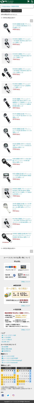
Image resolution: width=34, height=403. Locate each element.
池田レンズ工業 (6, 10)
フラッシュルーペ (17, 10)
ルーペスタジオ (15, 401)
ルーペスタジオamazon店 (10, 362)
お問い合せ (6, 341)
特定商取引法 (7, 351)
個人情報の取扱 (7, 349)
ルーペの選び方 (7, 339)
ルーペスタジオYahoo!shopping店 (12, 360)
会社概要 (5, 346)
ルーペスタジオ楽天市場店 (10, 358)
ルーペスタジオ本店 (8, 356)
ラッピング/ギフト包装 (9, 335)
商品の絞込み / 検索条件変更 (11, 6)
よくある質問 (7, 337)
